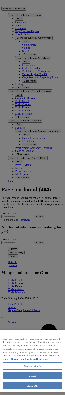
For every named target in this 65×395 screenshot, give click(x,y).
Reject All (32, 376)
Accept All (32, 385)
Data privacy (17, 359)
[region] (32, 361)
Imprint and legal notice (37, 359)
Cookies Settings (32, 366)
